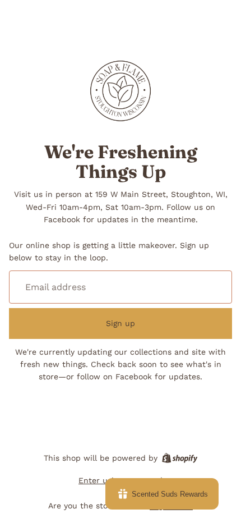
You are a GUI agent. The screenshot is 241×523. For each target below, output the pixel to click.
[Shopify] (179, 458)
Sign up (120, 323)
